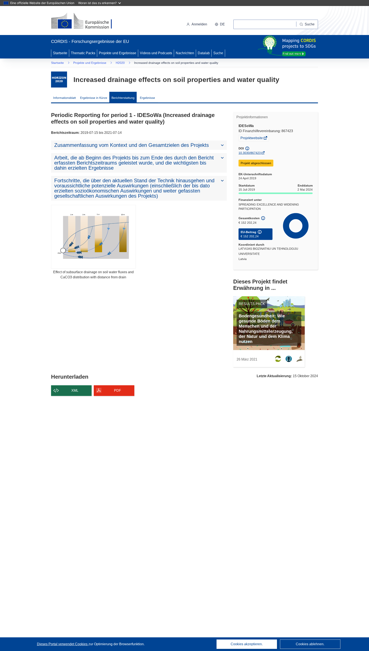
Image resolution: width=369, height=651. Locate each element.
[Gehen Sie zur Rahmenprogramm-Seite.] (59, 80)
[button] (219, 24)
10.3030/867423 (250, 153)
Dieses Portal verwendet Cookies (62, 644)
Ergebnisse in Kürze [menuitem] (93, 97)
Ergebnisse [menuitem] (147, 97)
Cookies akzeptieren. (247, 644)
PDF (117, 390)
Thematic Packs (83, 53)
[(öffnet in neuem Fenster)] (85, 21)
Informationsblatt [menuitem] (64, 97)
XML (74, 390)
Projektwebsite (252, 138)
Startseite (60, 53)
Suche (218, 53)
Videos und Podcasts (156, 53)
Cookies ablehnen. (310, 644)
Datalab (204, 53)
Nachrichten (185, 53)
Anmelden (199, 24)
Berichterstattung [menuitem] (123, 97)
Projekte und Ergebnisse (117, 53)
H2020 (120, 62)
